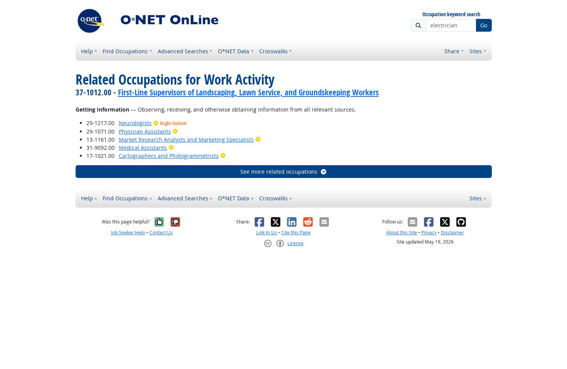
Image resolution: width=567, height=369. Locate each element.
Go (483, 25)
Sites (475, 51)
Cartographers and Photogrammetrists (169, 155)
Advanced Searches (183, 51)
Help (87, 51)
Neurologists (135, 123)
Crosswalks (273, 51)
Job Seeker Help (128, 232)
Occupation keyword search (451, 14)
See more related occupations (278, 171)
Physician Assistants (145, 131)
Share (451, 51)
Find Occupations (125, 51)
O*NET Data (233, 51)
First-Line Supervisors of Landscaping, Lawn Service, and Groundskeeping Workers (248, 92)
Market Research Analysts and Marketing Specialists (186, 139)
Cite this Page (295, 232)
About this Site (401, 232)
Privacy (429, 232)
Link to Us (266, 232)
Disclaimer (452, 232)
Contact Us (161, 232)
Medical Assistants (143, 147)
